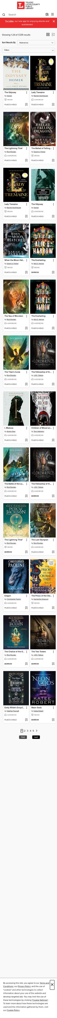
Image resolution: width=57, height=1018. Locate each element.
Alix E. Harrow (39, 264)
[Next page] (36, 731)
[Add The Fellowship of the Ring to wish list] (53, 384)
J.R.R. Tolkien (38, 375)
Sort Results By (9, 42)
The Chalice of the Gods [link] (15, 652)
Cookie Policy (13, 1010)
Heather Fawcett (13, 711)
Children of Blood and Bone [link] (41, 428)
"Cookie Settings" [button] (40, 1000)
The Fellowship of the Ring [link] (41, 372)
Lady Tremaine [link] (38, 92)
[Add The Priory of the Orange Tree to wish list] (53, 608)
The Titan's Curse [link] (12, 372)
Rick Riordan (11, 152)
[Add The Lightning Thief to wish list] (26, 160)
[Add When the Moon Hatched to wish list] (26, 272)
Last (36, 737)
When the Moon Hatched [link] (15, 260)
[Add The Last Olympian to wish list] (53, 552)
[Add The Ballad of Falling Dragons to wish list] (53, 160)
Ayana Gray (11, 431)
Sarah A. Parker (39, 152)
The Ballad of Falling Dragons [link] (41, 148)
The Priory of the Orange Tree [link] (41, 596)
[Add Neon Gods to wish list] (53, 720)
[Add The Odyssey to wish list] (26, 104)
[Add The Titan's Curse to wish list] (26, 384)
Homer (9, 96)
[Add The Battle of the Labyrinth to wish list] (26, 496)
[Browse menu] (52, 14)
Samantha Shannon (41, 599)
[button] (48, 35)
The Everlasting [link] (38, 260)
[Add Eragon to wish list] (26, 608)
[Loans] (47, 15)
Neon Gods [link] (36, 708)
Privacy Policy (24, 986)
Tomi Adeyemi (39, 431)
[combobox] (23, 14)
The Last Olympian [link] (39, 540)
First (23, 737)
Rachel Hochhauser (41, 96)
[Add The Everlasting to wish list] (53, 272)
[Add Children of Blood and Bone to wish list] (53, 440)
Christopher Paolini (14, 599)
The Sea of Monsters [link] (14, 316)
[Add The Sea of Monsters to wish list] (26, 328)
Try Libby (9, 21)
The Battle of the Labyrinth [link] (15, 484)
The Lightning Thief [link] (13, 148)
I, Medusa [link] (9, 428)
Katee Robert (38, 711)
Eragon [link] (8, 596)
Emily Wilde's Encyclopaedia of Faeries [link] (15, 708)
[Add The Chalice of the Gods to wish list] (26, 664)
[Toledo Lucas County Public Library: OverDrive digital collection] (28, 5)
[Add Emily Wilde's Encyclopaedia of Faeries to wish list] (26, 720)
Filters (6, 50)
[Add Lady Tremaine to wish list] (53, 104)
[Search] (4, 14)
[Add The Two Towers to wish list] (53, 664)
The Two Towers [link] (38, 652)
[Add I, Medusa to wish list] (26, 440)
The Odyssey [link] (10, 92)
